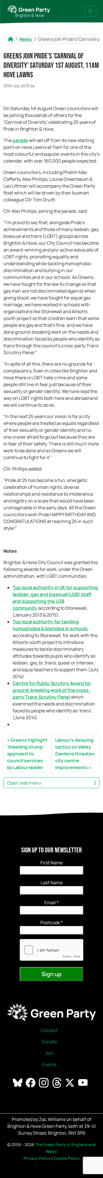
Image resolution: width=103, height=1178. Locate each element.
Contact (49, 1030)
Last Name (52, 882)
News (25, 39)
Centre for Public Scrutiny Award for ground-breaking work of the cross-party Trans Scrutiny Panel (52, 690)
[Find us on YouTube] (83, 1082)
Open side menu (24, 783)
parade (20, 140)
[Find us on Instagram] (44, 1082)
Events (49, 1064)
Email (51, 902)
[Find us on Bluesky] (18, 1082)
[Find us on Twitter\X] (70, 1082)
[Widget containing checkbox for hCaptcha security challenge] (51, 950)
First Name (51, 862)
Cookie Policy (67, 1158)
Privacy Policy (37, 1158)
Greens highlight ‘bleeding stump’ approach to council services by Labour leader (27, 754)
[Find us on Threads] (57, 1082)
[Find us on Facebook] (31, 1082)
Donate (49, 1042)
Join (49, 1053)
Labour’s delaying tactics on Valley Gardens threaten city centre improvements (75, 754)
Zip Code (51, 922)
